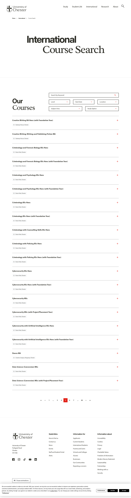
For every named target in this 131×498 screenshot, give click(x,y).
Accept (124, 490)
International (22, 18)
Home (13, 18)
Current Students (78, 442)
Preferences (101, 490)
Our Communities (79, 463)
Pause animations (21, 480)
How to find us (53, 438)
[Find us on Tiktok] (24, 459)
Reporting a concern (79, 466)
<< (41, 400)
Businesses (76, 459)
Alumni (75, 456)
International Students (80, 445)
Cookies (100, 442)
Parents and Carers (79, 449)
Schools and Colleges (80, 452)
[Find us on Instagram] (19, 459)
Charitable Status (102, 452)
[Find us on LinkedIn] (35, 459)
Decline (113, 490)
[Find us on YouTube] (30, 459)
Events (51, 449)
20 (82, 400)
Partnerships (101, 466)
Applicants (76, 438)
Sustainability (101, 463)
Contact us (52, 442)
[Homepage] (16, 9)
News (51, 445)
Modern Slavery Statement (106, 459)
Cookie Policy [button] (53, 491)
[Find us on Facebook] (13, 459)
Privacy (99, 445)
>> (90, 400)
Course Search (31, 18)
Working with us (102, 469)
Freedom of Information (105, 456)
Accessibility (101, 438)
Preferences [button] (5, 493)
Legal (99, 449)
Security (100, 473)
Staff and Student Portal (56, 452)
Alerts (51, 456)
